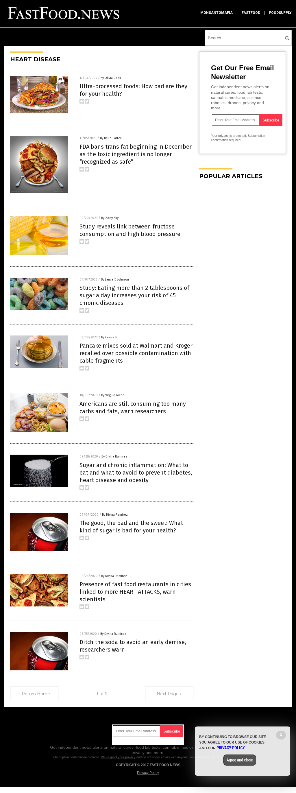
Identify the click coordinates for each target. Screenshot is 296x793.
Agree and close (240, 760)
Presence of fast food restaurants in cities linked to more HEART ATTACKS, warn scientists (135, 592)
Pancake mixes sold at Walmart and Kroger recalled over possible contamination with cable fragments (136, 353)
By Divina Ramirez (114, 456)
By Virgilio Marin (112, 395)
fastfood (251, 13)
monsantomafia (216, 13)
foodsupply (280, 13)
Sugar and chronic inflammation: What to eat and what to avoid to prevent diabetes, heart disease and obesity (135, 473)
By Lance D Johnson (115, 279)
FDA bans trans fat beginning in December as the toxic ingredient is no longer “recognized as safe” (135, 154)
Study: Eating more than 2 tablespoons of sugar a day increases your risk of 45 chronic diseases (134, 295)
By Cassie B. (109, 337)
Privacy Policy (148, 773)
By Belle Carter (110, 138)
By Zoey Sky (110, 218)
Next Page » (169, 693)
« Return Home (34, 693)
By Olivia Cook (111, 78)
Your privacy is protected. (229, 135)
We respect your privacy (118, 757)
